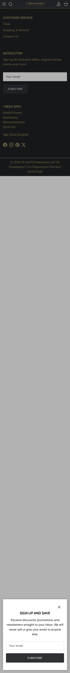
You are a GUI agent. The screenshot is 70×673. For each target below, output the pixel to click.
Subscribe (34, 658)
